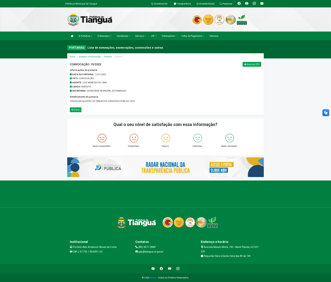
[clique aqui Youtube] (170, 269)
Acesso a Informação (90, 56)
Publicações (168, 36)
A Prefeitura (85, 36)
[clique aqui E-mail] (153, 269)
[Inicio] (72, 36)
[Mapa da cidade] (165, 193)
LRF (153, 36)
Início (72, 56)
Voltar (76, 110)
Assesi (153, 277)
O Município (104, 36)
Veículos (213, 36)
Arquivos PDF (252, 64)
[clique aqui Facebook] (161, 269)
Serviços (139, 36)
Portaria (108, 56)
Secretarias (123, 36)
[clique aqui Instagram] (178, 269)
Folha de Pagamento (192, 36)
